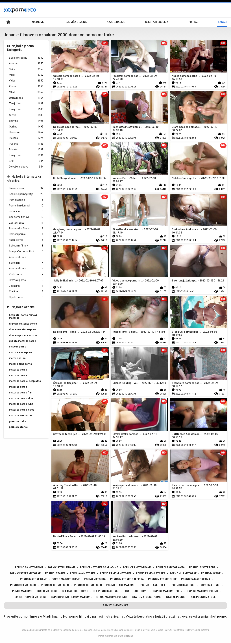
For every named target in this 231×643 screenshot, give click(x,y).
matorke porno (18, 386)
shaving (26, 120)
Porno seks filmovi (26, 228)
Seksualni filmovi (26, 245)
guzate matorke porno (22, 341)
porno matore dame (33, 579)
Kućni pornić (26, 239)
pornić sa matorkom (29, 567)
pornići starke (55, 573)
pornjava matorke (82, 573)
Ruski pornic (26, 274)
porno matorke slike (162, 579)
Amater (26, 63)
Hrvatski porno (26, 280)
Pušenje (26, 143)
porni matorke (17, 421)
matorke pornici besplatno (25, 381)
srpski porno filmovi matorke (71, 597)
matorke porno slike (21, 398)
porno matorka (95, 579)
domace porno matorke (23, 335)
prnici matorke (22, 591)
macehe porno (17, 346)
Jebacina (26, 211)
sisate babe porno (136, 591)
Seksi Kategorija (156, 22)
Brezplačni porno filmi (26, 251)
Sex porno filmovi (26, 216)
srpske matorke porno (202, 591)
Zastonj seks (26, 222)
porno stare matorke (121, 585)
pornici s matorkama (170, 567)
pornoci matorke (183, 585)
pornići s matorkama (137, 567)
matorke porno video (21, 409)
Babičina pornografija (26, 194)
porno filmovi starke (150, 573)
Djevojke (26, 137)
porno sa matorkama (195, 579)
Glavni (8, 22)
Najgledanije (116, 22)
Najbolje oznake (23, 307)
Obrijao (26, 126)
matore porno (17, 358)
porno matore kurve (66, 579)
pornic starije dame (61, 567)
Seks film (26, 262)
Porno (26, 86)
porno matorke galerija (127, 579)
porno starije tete (153, 585)
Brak (26, 160)
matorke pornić (18, 375)
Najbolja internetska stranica (24, 178)
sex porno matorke (106, 591)
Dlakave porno (26, 188)
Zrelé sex (26, 291)
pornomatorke (210, 585)
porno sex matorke (23, 585)
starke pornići (176, 597)
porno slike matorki (88, 585)
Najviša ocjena (76, 22)
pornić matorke (18, 427)
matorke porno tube (21, 403)
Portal (193, 22)
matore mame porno (21, 352)
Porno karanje (26, 199)
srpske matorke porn (167, 591)
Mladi (26, 74)
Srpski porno (26, 297)
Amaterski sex (26, 257)
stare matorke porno (147, 597)
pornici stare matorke (25, 573)
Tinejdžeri (26, 103)
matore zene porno (20, 363)
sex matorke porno (75, 591)
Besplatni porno (26, 57)
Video (26, 80)
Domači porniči (26, 234)
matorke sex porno (20, 415)
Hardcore (26, 132)
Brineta (26, 149)
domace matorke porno (23, 329)
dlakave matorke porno (23, 323)
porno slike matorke (55, 585)
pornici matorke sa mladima (99, 567)
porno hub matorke (183, 573)
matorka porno (18, 369)
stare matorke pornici (111, 597)
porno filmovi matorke (115, 573)
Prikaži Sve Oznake (115, 605)
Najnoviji (38, 22)
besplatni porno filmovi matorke (23, 317)
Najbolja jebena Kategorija (20, 48)
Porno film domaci (26, 205)
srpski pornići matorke (30, 597)
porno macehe (211, 573)
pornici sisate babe (202, 567)
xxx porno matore (203, 597)
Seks (26, 69)
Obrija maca (26, 97)
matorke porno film (20, 392)
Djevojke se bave (26, 166)
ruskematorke (47, 591)
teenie (26, 115)
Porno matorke (105, 636)
